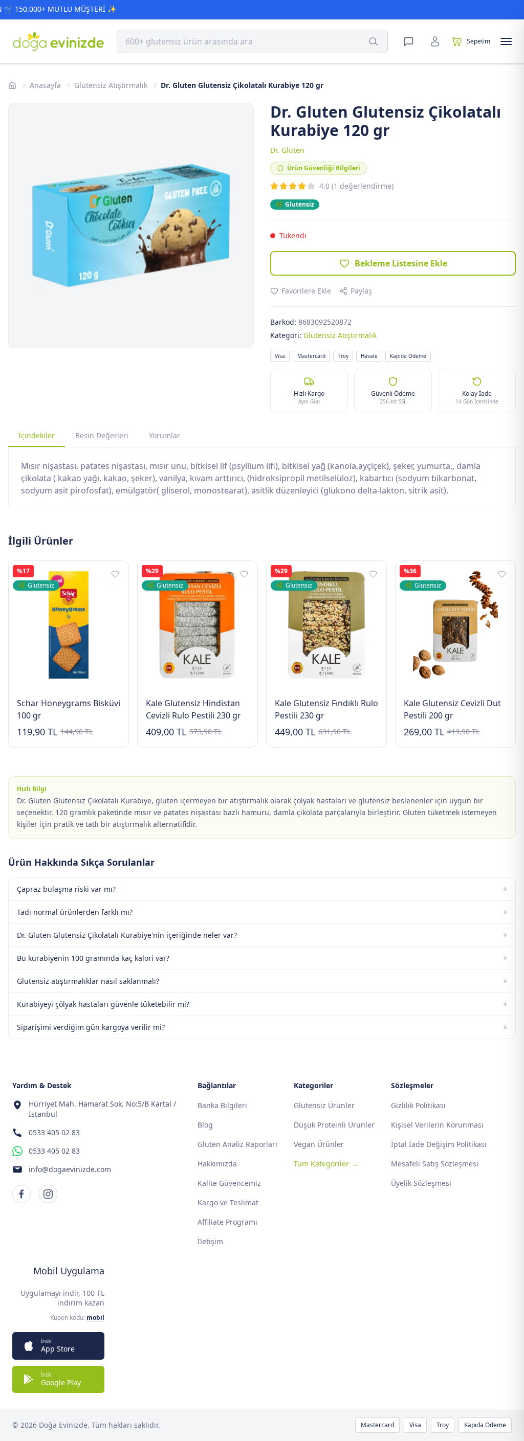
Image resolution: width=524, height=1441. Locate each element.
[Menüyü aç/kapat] (506, 41)
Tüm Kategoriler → (326, 1163)
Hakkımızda (217, 1163)
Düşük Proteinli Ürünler (334, 1125)
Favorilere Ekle (306, 291)
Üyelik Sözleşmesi (421, 1183)
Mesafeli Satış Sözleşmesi (434, 1163)
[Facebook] (21, 1194)
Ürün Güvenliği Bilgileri (323, 168)
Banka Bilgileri (222, 1105)
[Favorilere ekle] (115, 574)
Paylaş (361, 291)
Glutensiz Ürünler (324, 1105)
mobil (95, 1318)
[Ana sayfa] (12, 85)
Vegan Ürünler (319, 1144)
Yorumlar (164, 435)
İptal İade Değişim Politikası (439, 1144)
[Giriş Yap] (435, 41)
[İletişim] (408, 41)
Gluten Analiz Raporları (237, 1144)
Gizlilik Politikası (418, 1105)
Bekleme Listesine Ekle (401, 263)
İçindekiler (36, 435)
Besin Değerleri (101, 435)
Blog (205, 1125)
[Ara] (373, 41)
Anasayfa (45, 85)
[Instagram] (48, 1194)
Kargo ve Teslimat (228, 1202)
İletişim (210, 1241)
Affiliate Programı (227, 1222)
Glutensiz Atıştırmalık (110, 85)
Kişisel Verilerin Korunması (437, 1125)
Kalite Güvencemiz (229, 1183)
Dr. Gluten (287, 150)
